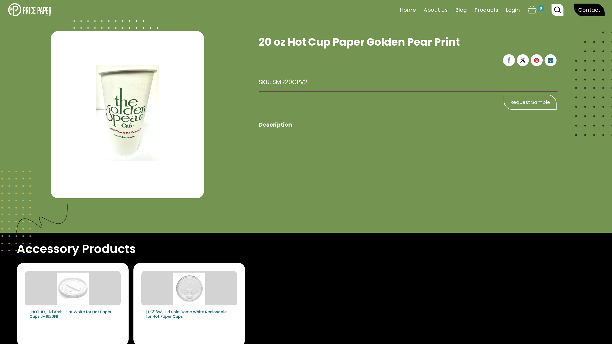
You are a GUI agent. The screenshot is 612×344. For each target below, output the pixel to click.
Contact (589, 10)
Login (513, 10)
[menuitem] (408, 10)
